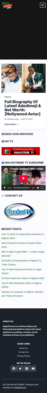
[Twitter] (20, 368)
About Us (23, 348)
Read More (12, 124)
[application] (23, 178)
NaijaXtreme (20, 387)
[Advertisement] (23, 35)
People (8, 97)
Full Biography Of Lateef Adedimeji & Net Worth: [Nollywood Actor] (23, 107)
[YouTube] (33, 368)
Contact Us (23, 352)
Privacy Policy (23, 356)
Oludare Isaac (13, 119)
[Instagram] (27, 368)
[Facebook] (14, 368)
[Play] (5, 187)
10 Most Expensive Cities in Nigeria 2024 (22, 278)
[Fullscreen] (42, 187)
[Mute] (38, 187)
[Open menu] (43, 5)
